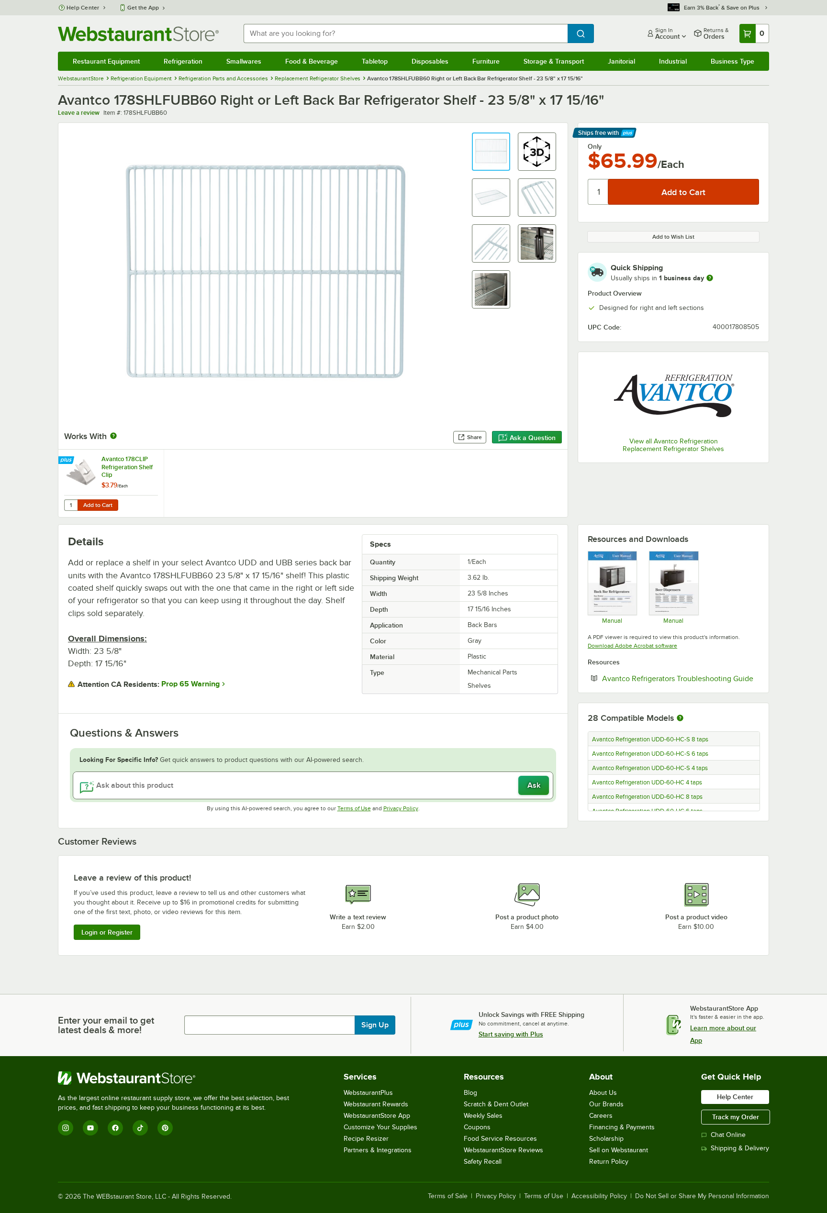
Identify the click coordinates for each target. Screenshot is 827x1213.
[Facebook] (115, 1128)
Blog (470, 1092)
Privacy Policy (400, 808)
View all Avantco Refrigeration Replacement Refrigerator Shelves (673, 445)
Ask (533, 785)
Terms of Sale (448, 1196)
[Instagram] (65, 1128)
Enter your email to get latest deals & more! (106, 1025)
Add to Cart (97, 505)
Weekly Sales (483, 1115)
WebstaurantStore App (377, 1115)
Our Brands (606, 1104)
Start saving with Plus (511, 1034)
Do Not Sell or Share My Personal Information (702, 1196)
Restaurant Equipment (106, 61)
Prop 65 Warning (190, 684)
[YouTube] (90, 1128)
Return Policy (608, 1161)
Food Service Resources (500, 1138)
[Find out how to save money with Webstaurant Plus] (67, 460)
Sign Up (375, 1025)
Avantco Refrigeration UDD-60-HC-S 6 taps (650, 753)
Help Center (83, 7)
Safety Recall (483, 1161)
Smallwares (243, 61)
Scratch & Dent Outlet (496, 1104)
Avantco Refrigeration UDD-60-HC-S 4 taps (650, 768)
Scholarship (606, 1138)
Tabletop (375, 61)
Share (474, 437)
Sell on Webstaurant (618, 1150)
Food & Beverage (311, 61)
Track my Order (735, 1117)
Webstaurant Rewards (376, 1104)
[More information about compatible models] (680, 718)
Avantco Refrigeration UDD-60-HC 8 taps (647, 797)
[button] (491, 151)
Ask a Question (533, 437)
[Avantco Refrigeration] (673, 396)
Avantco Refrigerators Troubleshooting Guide (680, 678)
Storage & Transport (554, 61)
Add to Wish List (673, 236)
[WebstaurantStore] (177, 1078)
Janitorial (621, 61)
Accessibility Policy (599, 1196)
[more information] (709, 278)
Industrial (673, 61)
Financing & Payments (622, 1127)
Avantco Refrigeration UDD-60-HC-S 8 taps (650, 739)
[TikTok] (140, 1128)
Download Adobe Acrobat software (632, 645)
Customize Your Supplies (380, 1127)
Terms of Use (354, 808)
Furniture (486, 61)
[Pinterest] (165, 1128)
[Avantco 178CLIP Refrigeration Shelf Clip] (111, 483)
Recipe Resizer (366, 1138)
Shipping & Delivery (740, 1148)
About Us (603, 1092)
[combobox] (406, 33)
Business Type (732, 61)
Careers (601, 1115)
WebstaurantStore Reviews (503, 1150)
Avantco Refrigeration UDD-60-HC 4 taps (647, 782)
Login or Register (107, 932)
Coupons (477, 1127)
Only (595, 146)
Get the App (143, 7)
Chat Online (728, 1134)
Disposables (430, 61)
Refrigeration (183, 61)
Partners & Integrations (378, 1150)
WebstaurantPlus (368, 1092)
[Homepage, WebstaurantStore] (138, 33)
